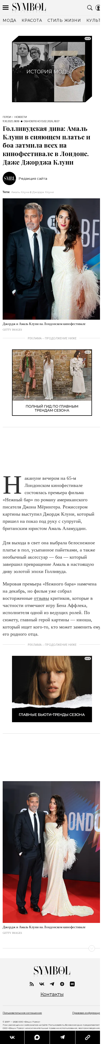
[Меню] (6, 8)
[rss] (31, 984)
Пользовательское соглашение (22, 1012)
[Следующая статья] (52, 948)
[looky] (72, 984)
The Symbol (29, 7)
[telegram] (52, 984)
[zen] (62, 984)
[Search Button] (90, 8)
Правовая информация (86, 1012)
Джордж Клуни (43, 192)
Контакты (52, 994)
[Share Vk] (12, 1037)
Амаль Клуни (20, 192)
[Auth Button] (98, 8)
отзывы (41, 598)
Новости (20, 117)
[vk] (41, 984)
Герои (7, 117)
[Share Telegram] (62, 1037)
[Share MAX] (36, 1037)
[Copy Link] (87, 1037)
